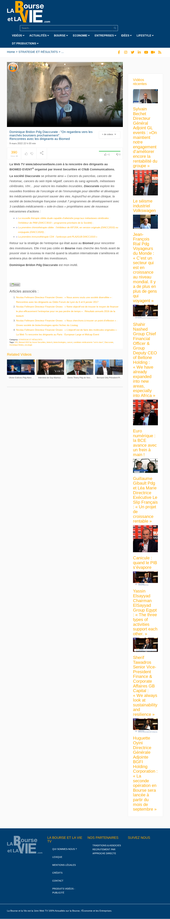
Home (11, 52)
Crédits (57, 872)
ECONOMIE (80, 35)
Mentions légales (64, 864)
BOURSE (60, 35)
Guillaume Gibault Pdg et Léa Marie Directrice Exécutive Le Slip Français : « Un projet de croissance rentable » (145, 500)
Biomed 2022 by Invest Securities (32, 342)
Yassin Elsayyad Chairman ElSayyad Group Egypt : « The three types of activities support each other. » (145, 612)
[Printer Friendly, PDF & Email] (14, 285)
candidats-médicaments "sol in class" (88, 342)
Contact (57, 880)
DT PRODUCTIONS (24, 43)
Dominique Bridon (16, 345)
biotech (49, 342)
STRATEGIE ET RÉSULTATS (38, 52)
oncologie (28, 345)
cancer (69, 342)
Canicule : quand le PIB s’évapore (145, 562)
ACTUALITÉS (38, 35)
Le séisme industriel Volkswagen (144, 206)
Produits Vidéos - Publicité (63, 890)
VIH (16, 342)
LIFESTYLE (144, 35)
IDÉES (125, 35)
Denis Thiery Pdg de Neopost (81, 378)
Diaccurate (108, 342)
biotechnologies (59, 342)
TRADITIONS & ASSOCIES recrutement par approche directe (106, 849)
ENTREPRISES (105, 35)
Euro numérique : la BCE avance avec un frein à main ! (145, 442)
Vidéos (17, 35)
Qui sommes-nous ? (64, 849)
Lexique (57, 857)
